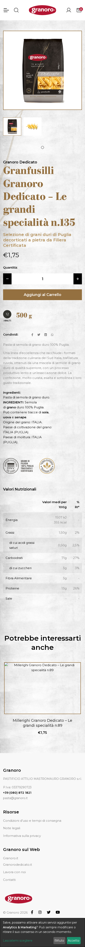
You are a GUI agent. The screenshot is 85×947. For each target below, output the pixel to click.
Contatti (9, 880)
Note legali (11, 828)
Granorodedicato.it (17, 865)
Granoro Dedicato (20, 162)
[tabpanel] (12, 126)
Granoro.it (10, 858)
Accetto (73, 940)
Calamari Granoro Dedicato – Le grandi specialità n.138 (42, 723)
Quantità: (10, 267)
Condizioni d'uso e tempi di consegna (32, 821)
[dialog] (42, 932)
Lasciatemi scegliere (17, 940)
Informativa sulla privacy (22, 836)
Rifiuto (59, 940)
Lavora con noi (14, 872)
